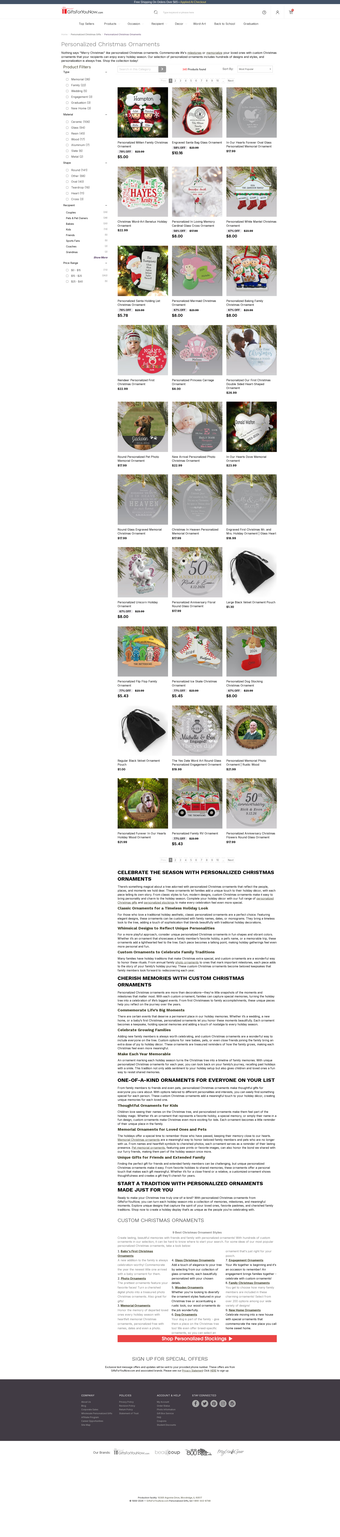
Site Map (85, 1425)
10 (217, 80)
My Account (163, 1402)
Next (231, 80)
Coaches (86, 246)
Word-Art (199, 23)
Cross (77, 199)
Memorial (80, 79)
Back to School (224, 23)
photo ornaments (187, 962)
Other (78, 176)
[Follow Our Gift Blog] (232, 1403)
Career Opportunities (92, 1421)
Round (79, 170)
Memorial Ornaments (135, 1305)
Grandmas (86, 252)
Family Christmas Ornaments (249, 1283)
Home (64, 34)
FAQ (159, 1417)
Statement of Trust (129, 1413)
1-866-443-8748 (201, 1501)
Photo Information (166, 1409)
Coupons (161, 1421)
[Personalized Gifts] (82, 13)
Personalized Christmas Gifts (86, 34)
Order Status (163, 1405)
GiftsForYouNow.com (158, 1501)
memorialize (214, 53)
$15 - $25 (76, 275)
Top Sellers (86, 23)
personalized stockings (159, 902)
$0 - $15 (76, 270)
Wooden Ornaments (189, 1287)
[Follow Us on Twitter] (204, 1403)
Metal (77, 156)
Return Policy (126, 1409)
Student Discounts (166, 1425)
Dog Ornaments (186, 1314)
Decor (179, 23)
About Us (86, 1402)
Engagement (81, 97)
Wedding (79, 91)
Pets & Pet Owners (86, 218)
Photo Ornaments (133, 1278)
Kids (86, 229)
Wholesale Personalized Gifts (96, 1413)
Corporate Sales (89, 1409)
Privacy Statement (192, 1370)
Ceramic (80, 122)
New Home (81, 108)
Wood (78, 139)
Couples (86, 212)
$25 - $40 (77, 281)
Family (78, 85)
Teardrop (80, 187)
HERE (213, 1370)
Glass (78, 127)
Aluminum (80, 145)
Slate (77, 151)
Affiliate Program (90, 1417)
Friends (86, 235)
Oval (77, 182)
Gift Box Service (165, 1413)
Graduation (250, 23)
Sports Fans (86, 240)
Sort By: (227, 69)
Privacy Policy (126, 1402)
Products (110, 23)
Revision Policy (127, 1405)
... (223, 80)
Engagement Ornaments (246, 1260)
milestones (194, 53)
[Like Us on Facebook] (195, 1403)
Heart (77, 193)
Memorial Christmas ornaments (139, 1140)
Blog (83, 1405)
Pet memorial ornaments (148, 1147)
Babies (86, 223)
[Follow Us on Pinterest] (213, 1403)
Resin (78, 133)
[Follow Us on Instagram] (222, 1403)
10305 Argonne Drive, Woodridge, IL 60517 (180, 1497)
